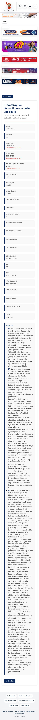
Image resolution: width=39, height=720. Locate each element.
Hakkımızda (11, 696)
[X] (25, 6)
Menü (5, 21)
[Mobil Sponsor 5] (19, 81)
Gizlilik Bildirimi (10, 701)
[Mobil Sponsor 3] (19, 70)
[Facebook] (35, 6)
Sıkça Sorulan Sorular (26, 701)
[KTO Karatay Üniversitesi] (19, 59)
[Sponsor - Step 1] (19, 15)
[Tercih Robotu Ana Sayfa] (9, 6)
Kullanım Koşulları (25, 696)
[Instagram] (20, 6)
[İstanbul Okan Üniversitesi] (19, 32)
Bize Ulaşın (25, 705)
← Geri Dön (7, 97)
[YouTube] (30, 6)
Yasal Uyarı (14, 705)
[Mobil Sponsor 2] (19, 46)
